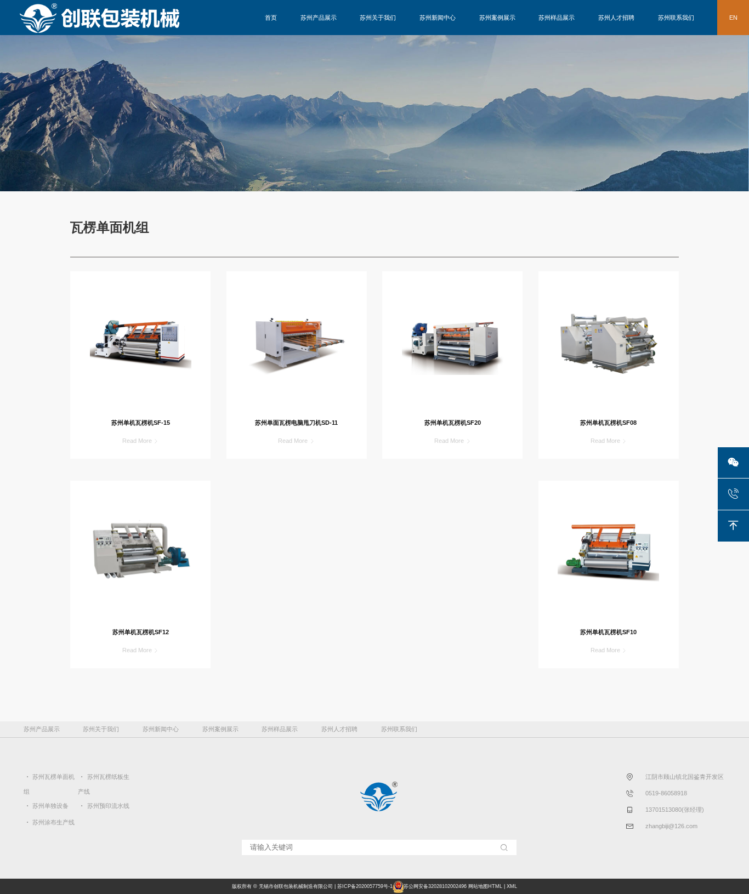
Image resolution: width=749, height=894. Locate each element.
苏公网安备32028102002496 (435, 886)
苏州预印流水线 (108, 805)
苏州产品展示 (318, 17)
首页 (271, 17)
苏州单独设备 (50, 805)
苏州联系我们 (676, 17)
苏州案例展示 (497, 17)
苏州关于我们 (378, 17)
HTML (495, 886)
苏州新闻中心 (437, 17)
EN (733, 17)
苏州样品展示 (556, 17)
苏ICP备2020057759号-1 (365, 886)
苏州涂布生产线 (53, 822)
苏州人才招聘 (616, 17)
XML (512, 886)
